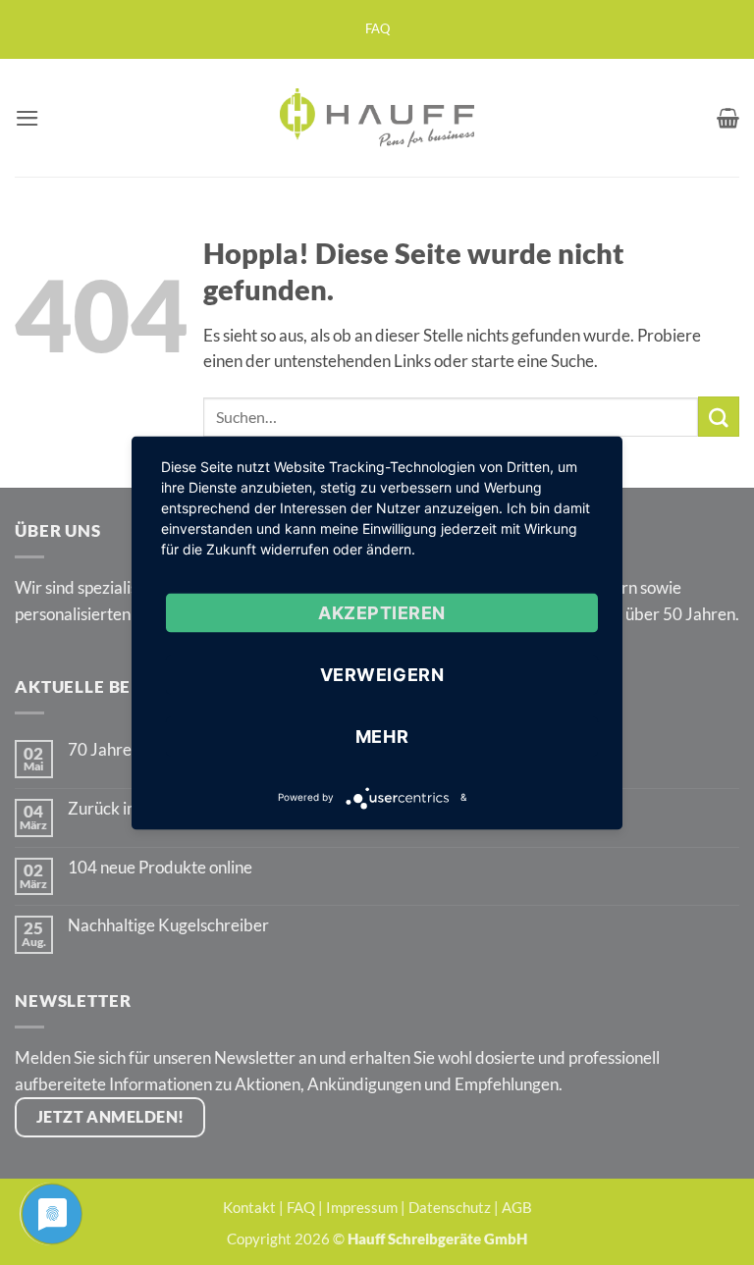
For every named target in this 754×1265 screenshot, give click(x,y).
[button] (27, 118)
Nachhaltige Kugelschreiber (168, 925)
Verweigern (382, 673)
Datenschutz (449, 1207)
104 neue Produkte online (160, 867)
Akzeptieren (382, 612)
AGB (517, 1207)
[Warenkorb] (728, 117)
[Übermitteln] (718, 416)
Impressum (362, 1207)
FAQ (377, 29)
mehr (381, 735)
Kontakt (249, 1207)
